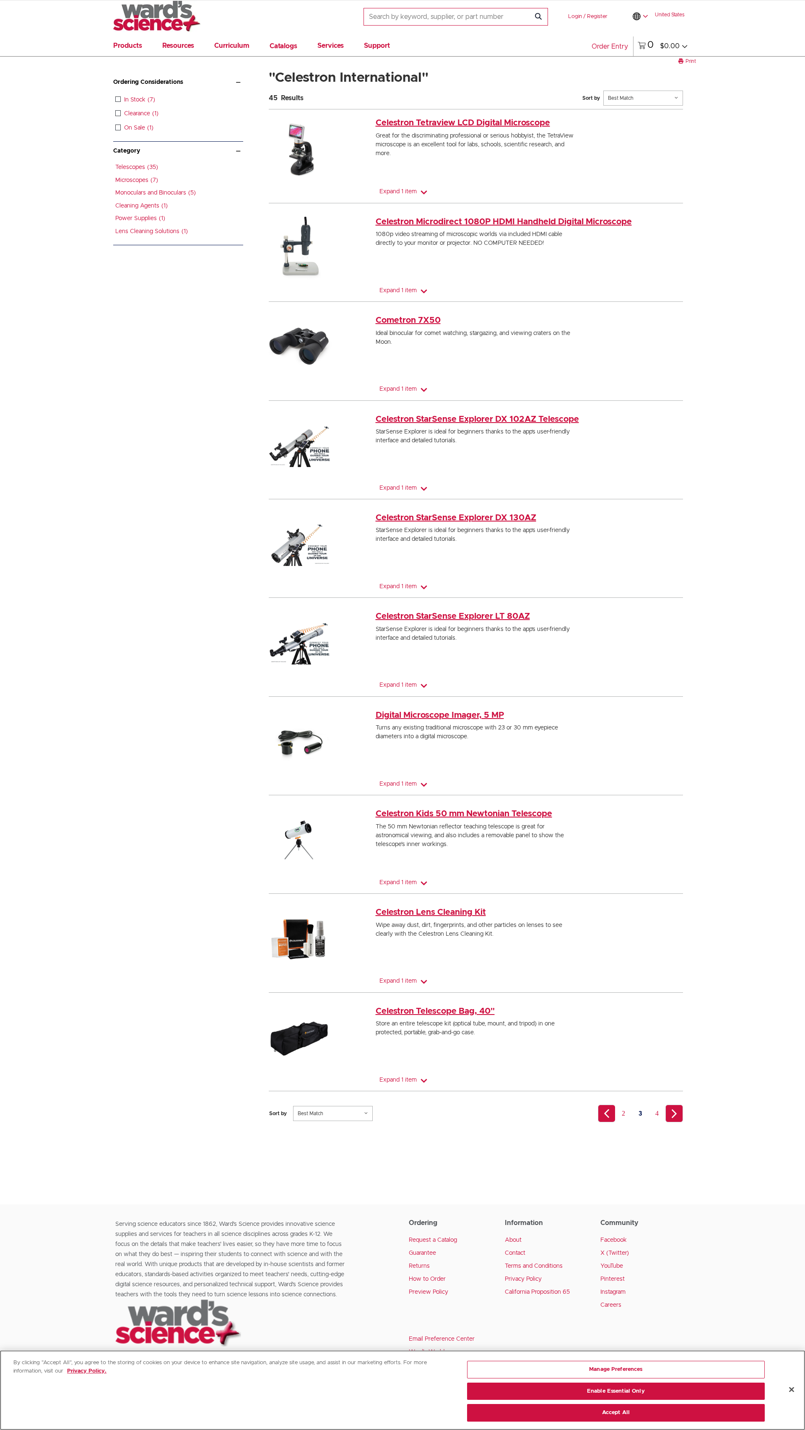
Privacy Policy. (86, 1371)
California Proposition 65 (537, 1292)
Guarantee (422, 1253)
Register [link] (597, 16)
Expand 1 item (398, 192)
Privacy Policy (523, 1279)
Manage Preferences (615, 1369)
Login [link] (575, 16)
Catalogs (283, 46)
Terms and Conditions (534, 1266)
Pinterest (612, 1279)
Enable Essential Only (616, 1391)
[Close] (791, 1390)
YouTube (611, 1266)
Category (126, 151)
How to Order (427, 1279)
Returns (419, 1266)
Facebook (613, 1240)
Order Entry (610, 46)
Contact (515, 1253)
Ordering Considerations (148, 82)
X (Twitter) (614, 1253)
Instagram (613, 1292)
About (513, 1240)
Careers (610, 1305)
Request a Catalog (433, 1240)
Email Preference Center (442, 1339)
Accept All (616, 1412)
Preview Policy (428, 1292)
